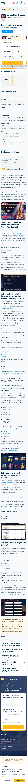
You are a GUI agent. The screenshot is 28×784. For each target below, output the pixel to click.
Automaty (5, 351)
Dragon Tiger (6, 433)
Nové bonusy (7, 31)
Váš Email (5, 702)
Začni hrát (13, 63)
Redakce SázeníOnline (6, 159)
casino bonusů (19, 233)
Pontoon (5, 431)
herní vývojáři (10, 308)
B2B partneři (8, 719)
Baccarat (5, 354)
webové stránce (13, 450)
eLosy (4, 368)
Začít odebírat (13, 727)
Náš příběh (4, 748)
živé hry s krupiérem (19, 397)
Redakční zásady (5, 743)
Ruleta (4, 356)
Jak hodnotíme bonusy (7, 741)
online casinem (10, 387)
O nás (2, 737)
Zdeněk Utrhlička (5, 163)
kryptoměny (17, 508)
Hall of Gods (10, 375)
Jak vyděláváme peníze (6, 746)
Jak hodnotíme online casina (8, 739)
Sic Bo (4, 434)
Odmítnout (7, 780)
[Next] (25, 99)
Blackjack (5, 352)
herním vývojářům (11, 340)
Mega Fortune (15, 373)
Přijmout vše (19, 780)
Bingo (4, 364)
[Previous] (23, 99)
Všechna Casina (10, 5)
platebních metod (10, 482)
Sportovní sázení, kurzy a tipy (12, 714)
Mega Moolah (7, 373)
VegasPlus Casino (22, 5)
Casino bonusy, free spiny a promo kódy (13, 712)
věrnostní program (14, 266)
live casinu (14, 400)
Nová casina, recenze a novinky (12, 716)
